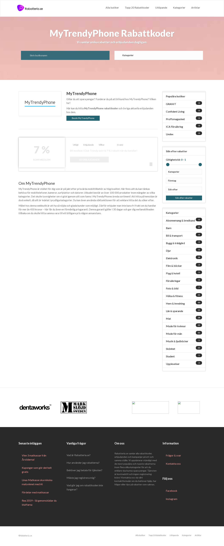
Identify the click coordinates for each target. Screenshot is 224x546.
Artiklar (195, 7)
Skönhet (170, 348)
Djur (168, 250)
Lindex (169, 134)
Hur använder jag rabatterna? (83, 462)
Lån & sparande (174, 311)
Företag (172, 180)
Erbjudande (88, 145)
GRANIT (171, 103)
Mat (168, 318)
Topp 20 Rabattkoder (137, 7)
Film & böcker (174, 265)
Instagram (171, 498)
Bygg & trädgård (175, 243)
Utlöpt (75, 145)
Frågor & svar (173, 455)
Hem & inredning (175, 303)
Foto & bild (172, 288)
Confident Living (175, 111)
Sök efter (173, 189)
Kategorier (179, 7)
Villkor (101, 145)
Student (170, 356)
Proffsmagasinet (175, 119)
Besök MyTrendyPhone (83, 118)
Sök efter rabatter (184, 198)
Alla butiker (112, 7)
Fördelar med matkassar (35, 492)
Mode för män (174, 333)
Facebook (171, 490)
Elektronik (172, 258)
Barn (168, 228)
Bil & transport (174, 235)
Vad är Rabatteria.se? (79, 455)
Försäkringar (173, 280)
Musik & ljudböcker (177, 341)
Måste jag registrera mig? (81, 477)
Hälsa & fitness (174, 295)
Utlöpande (161, 7)
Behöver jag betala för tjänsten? (84, 470)
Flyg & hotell (173, 273)
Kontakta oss (173, 463)
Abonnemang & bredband (180, 220)
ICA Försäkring (174, 126)
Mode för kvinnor (176, 326)
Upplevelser (173, 363)
